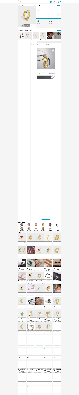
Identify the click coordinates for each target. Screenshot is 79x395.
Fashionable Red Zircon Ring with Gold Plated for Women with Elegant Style (22, 382)
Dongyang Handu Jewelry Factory (56, 270)
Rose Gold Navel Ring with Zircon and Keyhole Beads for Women (30, 331)
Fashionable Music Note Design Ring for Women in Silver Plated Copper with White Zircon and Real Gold (48, 331)
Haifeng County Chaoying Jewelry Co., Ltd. (30, 283)
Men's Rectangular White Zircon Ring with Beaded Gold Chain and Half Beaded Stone (22, 267)
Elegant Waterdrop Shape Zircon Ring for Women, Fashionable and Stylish (39, 331)
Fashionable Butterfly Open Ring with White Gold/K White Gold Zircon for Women (48, 267)
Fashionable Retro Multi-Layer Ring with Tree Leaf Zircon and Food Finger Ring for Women (39, 382)
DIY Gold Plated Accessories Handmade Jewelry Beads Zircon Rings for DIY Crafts (31, 382)
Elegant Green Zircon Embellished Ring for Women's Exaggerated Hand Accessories (31, 267)
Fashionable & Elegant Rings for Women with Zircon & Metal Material (39, 267)
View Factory (58, 5)
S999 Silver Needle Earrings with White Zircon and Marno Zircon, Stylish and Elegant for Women (57, 331)
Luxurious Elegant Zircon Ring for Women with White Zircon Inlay (30, 242)
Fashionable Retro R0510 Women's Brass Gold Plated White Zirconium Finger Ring (57, 369)
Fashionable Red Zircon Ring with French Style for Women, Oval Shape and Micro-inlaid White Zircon (31, 280)
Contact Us (46, 27)
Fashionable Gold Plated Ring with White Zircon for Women (39, 280)
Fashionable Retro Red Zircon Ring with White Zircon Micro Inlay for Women (22, 242)
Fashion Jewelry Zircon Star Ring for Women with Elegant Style (57, 280)
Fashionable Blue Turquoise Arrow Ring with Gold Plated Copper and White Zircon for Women (22, 318)
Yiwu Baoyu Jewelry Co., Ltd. (29, 359)
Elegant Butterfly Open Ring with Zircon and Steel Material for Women (39, 369)
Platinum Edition (20, 47)
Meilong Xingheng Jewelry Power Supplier (22, 270)
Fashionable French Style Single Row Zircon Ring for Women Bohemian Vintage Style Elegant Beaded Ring (48, 242)
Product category (20, 46)
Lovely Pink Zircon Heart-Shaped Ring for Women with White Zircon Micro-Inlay (48, 318)
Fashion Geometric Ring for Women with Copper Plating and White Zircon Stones (39, 318)
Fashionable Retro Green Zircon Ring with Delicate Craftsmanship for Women (22, 331)
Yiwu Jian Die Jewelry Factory (47, 270)
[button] (34, 15)
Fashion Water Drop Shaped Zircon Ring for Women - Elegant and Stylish (48, 369)
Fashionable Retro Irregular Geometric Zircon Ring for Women (57, 318)
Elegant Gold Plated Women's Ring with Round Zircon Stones (48, 382)
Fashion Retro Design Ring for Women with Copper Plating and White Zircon (57, 242)
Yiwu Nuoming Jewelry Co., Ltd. (38, 270)
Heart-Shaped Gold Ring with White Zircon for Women (22, 369)
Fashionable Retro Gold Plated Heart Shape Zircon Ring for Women (57, 382)
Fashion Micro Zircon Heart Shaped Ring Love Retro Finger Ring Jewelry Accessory (22, 280)
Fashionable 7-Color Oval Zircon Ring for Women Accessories (31, 369)
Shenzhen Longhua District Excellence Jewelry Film (31, 385)
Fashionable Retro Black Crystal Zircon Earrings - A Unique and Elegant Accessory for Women (57, 267)
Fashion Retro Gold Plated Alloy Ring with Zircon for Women (30, 318)
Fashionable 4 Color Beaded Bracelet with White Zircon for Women (48, 280)
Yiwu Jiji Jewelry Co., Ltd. (47, 283)
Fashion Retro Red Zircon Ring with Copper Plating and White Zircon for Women (39, 242)
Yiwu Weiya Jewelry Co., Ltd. (29, 270)
